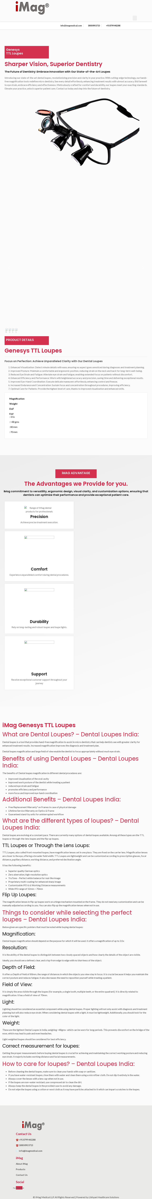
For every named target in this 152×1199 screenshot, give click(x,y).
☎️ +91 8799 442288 (25, 1139)
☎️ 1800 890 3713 (24, 1145)
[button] (135, 18)
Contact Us (21, 1175)
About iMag (22, 1164)
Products (20, 1169)
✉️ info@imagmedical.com (29, 1151)
